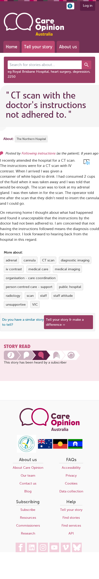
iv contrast (14, 269)
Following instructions (38, 153)
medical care (38, 269)
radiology (13, 296)
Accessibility (71, 467)
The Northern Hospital (31, 139)
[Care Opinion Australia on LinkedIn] (32, 547)
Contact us (27, 483)
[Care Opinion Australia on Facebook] (20, 547)
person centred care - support (29, 287)
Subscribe (27, 510)
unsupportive (16, 304)
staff (43, 296)
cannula (30, 260)
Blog (27, 491)
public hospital (70, 287)
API (71, 533)
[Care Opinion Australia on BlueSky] (77, 547)
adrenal (11, 260)
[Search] (86, 65)
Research (28, 533)
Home (11, 47)
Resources (28, 517)
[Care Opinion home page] (34, 24)
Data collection (71, 491)
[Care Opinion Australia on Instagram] (43, 547)
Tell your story (38, 47)
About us (68, 47)
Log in (87, 5)
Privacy (71, 475)
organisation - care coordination (31, 278)
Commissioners (28, 525)
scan (30, 296)
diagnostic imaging (75, 260)
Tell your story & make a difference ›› (65, 322)
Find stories (71, 517)
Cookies (71, 483)
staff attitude (63, 296)
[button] (70, 6)
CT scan (48, 260)
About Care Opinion (28, 467)
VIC (35, 304)
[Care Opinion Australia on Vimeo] (65, 547)
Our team (28, 475)
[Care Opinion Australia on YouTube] (54, 547)
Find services (71, 525)
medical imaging (67, 269)
